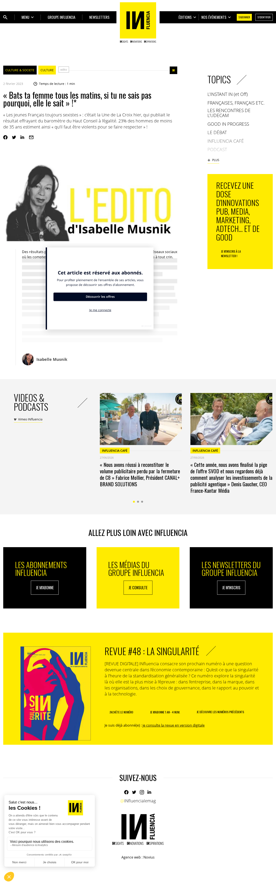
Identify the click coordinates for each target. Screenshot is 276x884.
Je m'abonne (45, 587)
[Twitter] (14, 137)
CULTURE (47, 70)
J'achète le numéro (121, 712)
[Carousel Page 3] (142, 502)
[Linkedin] (22, 137)
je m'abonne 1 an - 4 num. (165, 712)
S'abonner (244, 17)
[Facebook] (5, 137)
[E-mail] (31, 137)
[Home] (138, 22)
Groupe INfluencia (61, 17)
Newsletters (99, 17)
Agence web (131, 857)
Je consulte (138, 587)
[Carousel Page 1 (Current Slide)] (134, 502)
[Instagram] (142, 792)
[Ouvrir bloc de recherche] (5, 17)
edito (63, 69)
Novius (149, 857)
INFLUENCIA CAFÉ (114, 450)
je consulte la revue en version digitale (174, 725)
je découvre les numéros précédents (220, 712)
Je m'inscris (231, 587)
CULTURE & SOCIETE (19, 70)
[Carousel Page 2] (138, 502)
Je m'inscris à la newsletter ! (231, 253)
